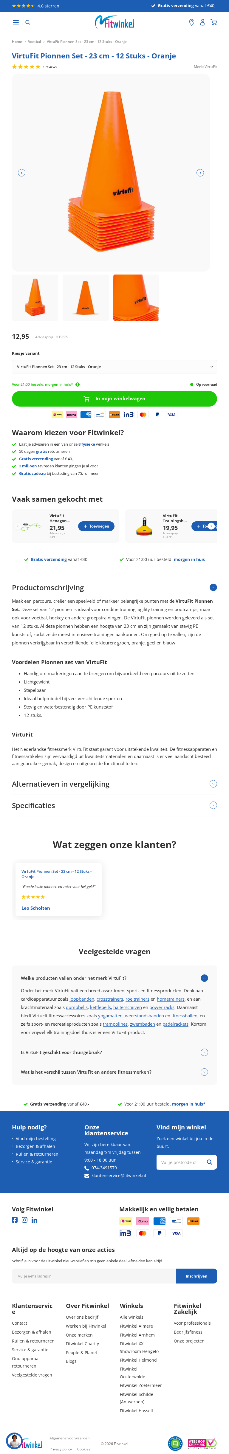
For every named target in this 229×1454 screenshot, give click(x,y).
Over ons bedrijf (82, 1317)
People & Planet (81, 1352)
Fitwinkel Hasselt (136, 1410)
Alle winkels (131, 1317)
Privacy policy (60, 1449)
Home (17, 41)
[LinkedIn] (34, 1220)
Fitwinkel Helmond (138, 1360)
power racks (161, 1007)
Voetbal (34, 41)
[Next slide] (211, 526)
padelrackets (175, 1024)
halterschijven (127, 1007)
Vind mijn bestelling (36, 1138)
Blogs (71, 1361)
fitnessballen (184, 1016)
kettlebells (100, 1007)
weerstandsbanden (144, 1016)
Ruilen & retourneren (37, 1154)
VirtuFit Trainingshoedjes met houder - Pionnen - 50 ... (175, 518)
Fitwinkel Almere (136, 1326)
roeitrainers (137, 999)
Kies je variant (26, 353)
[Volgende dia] (200, 172)
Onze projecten (189, 1341)
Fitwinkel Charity (82, 1343)
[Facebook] (15, 1220)
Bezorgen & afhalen (35, 1146)
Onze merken (79, 1335)
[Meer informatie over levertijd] (77, 384)
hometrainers (171, 999)
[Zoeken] (27, 22)
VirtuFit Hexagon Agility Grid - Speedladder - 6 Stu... (61, 518)
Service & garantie (34, 1162)
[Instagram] (24, 1220)
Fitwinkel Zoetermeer (141, 1385)
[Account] (202, 22)
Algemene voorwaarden (69, 1438)
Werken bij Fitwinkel (86, 1326)
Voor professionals (192, 1323)
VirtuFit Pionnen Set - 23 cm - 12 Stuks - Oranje (56, 874)
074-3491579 (104, 1168)
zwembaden (142, 1024)
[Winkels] (191, 22)
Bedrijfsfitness (188, 1332)
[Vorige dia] (21, 172)
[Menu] (16, 22)
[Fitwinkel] (27, 1443)
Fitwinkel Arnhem (137, 1335)
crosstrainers (110, 999)
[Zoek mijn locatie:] (181, 22)
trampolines (115, 1024)
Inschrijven (197, 1276)
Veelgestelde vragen (32, 1375)
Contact (19, 1323)
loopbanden (81, 999)
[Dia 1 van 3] (35, 298)
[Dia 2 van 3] (86, 298)
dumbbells (77, 1007)
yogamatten (110, 1016)
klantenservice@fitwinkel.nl (119, 1175)
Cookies (83, 1449)
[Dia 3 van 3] (136, 298)
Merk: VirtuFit (205, 66)
